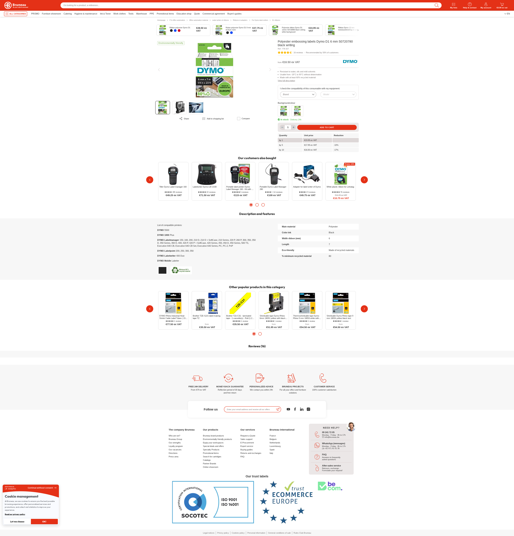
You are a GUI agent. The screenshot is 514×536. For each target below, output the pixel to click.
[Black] (171, 30)
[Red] (179, 30)
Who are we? (174, 436)
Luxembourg (275, 446)
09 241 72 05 (328, 432)
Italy (271, 453)
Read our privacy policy (15, 514)
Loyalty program (176, 446)
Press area (173, 456)
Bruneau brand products (213, 436)
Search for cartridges (212, 456)
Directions (173, 453)
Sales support (246, 439)
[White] (297, 110)
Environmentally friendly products (217, 439)
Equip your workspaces (213, 443)
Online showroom (210, 467)
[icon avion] (277, 409)
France (273, 436)
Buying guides (246, 449)
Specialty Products (211, 449)
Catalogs (207, 460)
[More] (293, 127)
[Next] (270, 70)
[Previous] (158, 70)
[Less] (282, 127)
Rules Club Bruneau (302, 533)
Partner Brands (209, 463)
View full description (286, 80)
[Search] (436, 5)
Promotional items (211, 453)
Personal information (256, 533)
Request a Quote (247, 436)
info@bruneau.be (331, 437)
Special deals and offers (213, 446)
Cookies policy (238, 533)
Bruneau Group (175, 439)
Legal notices (208, 533)
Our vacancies (175, 449)
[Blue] (175, 30)
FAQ (242, 456)
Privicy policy (223, 533)
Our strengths (175, 443)
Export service (246, 446)
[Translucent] (284, 110)
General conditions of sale (279, 533)
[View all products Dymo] (350, 61)
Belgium (273, 439)
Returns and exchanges (250, 453)
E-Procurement (247, 443)
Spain (272, 449)
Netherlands (275, 443)
